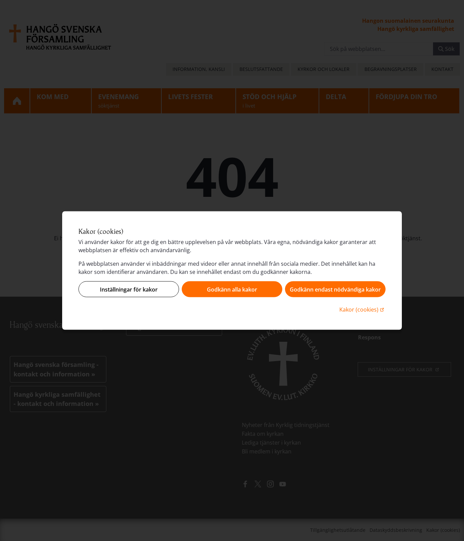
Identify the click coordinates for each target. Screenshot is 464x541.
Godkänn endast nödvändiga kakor (335, 289)
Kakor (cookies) (362, 309)
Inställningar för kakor (129, 289)
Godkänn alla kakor (232, 289)
